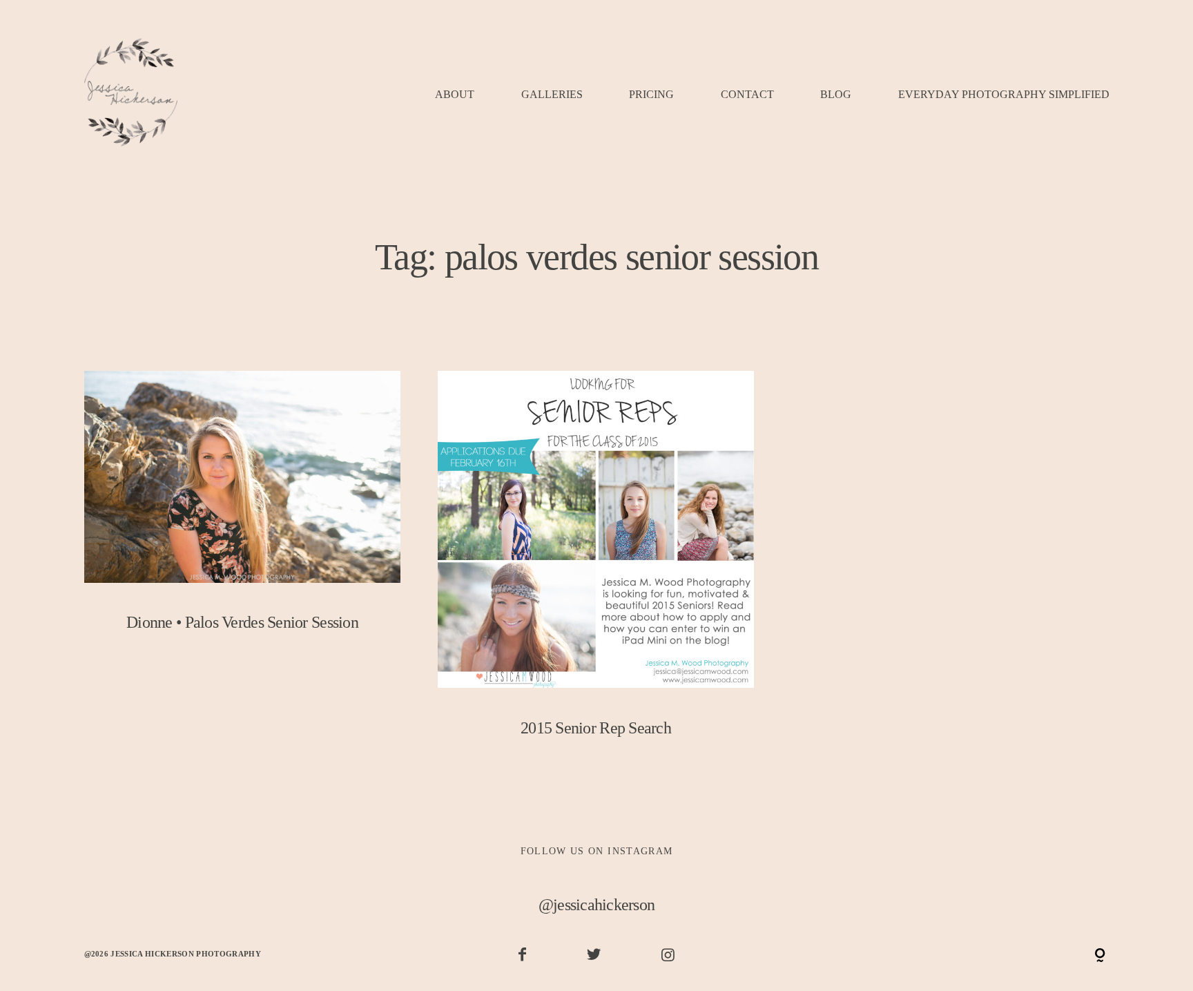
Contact (747, 95)
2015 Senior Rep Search (596, 566)
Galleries (552, 95)
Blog (835, 95)
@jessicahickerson (597, 904)
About (454, 95)
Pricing (651, 95)
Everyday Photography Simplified (1003, 95)
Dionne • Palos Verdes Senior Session (243, 513)
